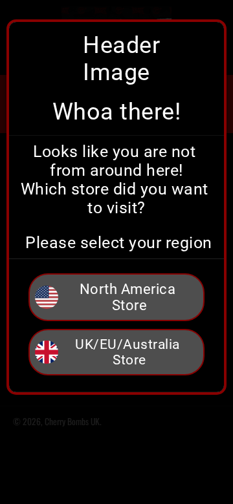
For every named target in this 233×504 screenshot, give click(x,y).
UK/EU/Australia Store (129, 352)
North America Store (129, 297)
